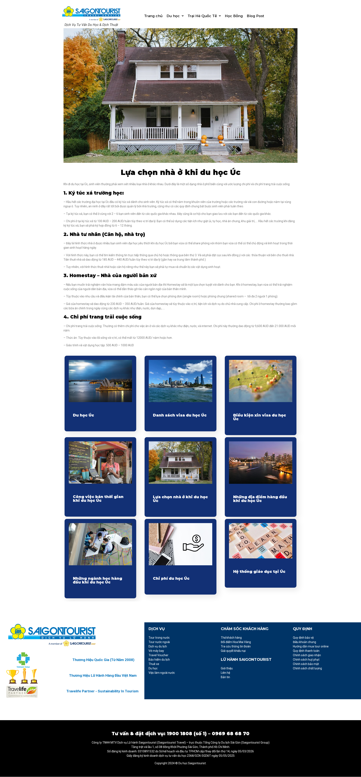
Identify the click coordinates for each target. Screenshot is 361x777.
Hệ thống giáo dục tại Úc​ (259, 571)
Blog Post (255, 16)
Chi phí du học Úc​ (171, 578)
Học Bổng (234, 16)
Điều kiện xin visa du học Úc (259, 417)
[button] (175, 16)
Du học (173, 16)
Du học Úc (83, 415)
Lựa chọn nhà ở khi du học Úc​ (180, 499)
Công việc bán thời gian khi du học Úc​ (98, 498)
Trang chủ (153, 16)
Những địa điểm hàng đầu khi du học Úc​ (260, 499)
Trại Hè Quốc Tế (202, 16)
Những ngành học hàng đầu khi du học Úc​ (97, 580)
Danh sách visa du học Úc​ (180, 415)
